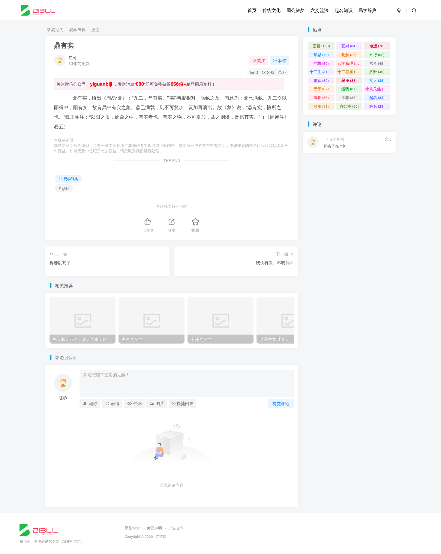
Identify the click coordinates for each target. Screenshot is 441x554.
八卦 (377, 71)
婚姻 (321, 80)
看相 (321, 97)
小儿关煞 (376, 88)
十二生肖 (321, 71)
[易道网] (39, 529)
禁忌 (321, 54)
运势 (349, 88)
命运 (377, 46)
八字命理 (349, 63)
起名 (377, 97)
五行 (377, 54)
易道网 (161, 536)
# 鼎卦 (64, 188)
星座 (349, 80)
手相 (349, 97)
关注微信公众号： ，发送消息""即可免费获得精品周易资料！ (136, 83)
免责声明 (154, 528)
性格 (321, 63)
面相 (321, 46)
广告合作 (176, 528)
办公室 (349, 106)
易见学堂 (132, 528)
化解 (349, 54)
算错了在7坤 (334, 146)
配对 (349, 46)
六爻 (377, 63)
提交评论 (280, 403)
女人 (377, 80)
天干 (321, 88)
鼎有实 (64, 45)
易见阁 (57, 29)
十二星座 (349, 71)
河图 (321, 106)
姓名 (377, 106)
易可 (72, 57)
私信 (282, 60)
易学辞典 (77, 29)
